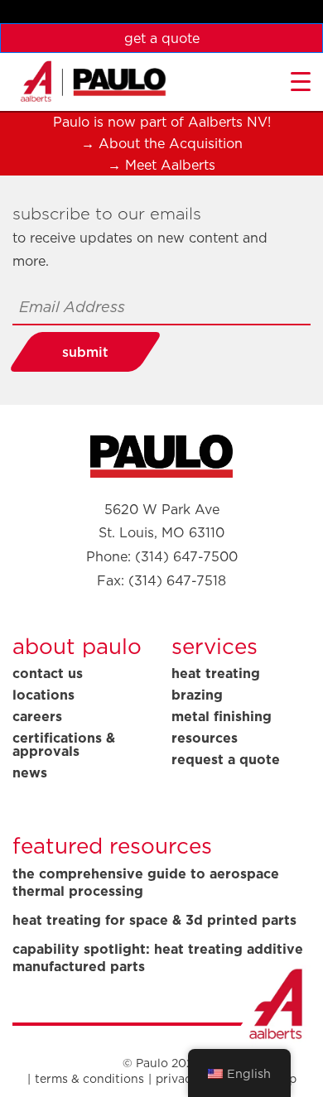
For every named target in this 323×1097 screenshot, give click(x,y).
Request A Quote (225, 759)
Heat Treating (215, 673)
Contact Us (47, 673)
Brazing (197, 695)
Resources (204, 738)
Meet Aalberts (170, 165)
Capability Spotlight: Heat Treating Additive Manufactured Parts (157, 958)
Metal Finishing (221, 716)
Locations (43, 695)
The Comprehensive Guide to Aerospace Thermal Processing (145, 882)
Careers (37, 716)
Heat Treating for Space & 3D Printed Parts (154, 920)
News (29, 772)
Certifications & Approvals (63, 744)
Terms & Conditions (89, 1079)
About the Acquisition (171, 143)
